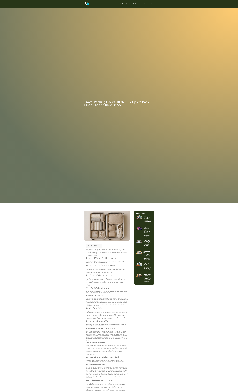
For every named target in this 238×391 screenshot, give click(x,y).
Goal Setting (135, 3)
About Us (143, 3)
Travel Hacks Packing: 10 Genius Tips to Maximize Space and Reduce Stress (147, 244)
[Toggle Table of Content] (99, 246)
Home (114, 3)
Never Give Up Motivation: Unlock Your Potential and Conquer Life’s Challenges (147, 278)
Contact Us (150, 3)
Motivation (128, 3)
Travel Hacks (120, 3)
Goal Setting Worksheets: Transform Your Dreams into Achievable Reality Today (147, 255)
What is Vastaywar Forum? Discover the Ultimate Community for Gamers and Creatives (147, 232)
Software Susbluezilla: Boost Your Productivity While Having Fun (147, 219)
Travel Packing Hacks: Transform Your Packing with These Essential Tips (147, 266)
